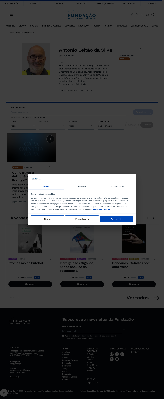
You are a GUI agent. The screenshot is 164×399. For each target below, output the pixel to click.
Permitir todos (117, 219)
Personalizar (80, 219)
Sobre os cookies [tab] (118, 186)
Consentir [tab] (46, 186)
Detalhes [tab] (82, 186)
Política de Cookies (101, 209)
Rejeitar (47, 219)
